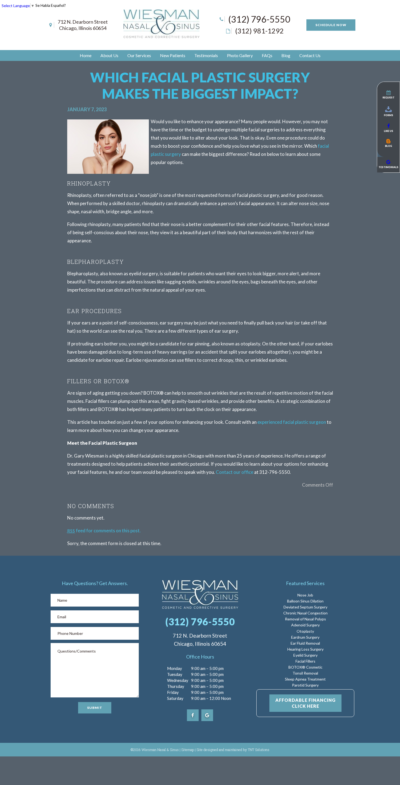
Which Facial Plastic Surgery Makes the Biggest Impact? (200, 85)
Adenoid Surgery (305, 625)
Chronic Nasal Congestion (305, 613)
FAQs (267, 55)
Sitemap (187, 749)
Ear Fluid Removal (305, 643)
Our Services (139, 55)
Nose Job (305, 595)
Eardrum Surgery (305, 637)
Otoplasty (305, 631)
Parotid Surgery (305, 685)
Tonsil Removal (305, 673)
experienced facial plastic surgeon (291, 422)
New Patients (172, 55)
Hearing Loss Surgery (305, 649)
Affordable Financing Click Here (305, 703)
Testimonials (206, 55)
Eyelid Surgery (305, 655)
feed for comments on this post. (104, 530)
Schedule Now (330, 25)
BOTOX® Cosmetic (305, 667)
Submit (94, 708)
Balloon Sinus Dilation (305, 601)
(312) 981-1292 (259, 31)
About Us (109, 55)
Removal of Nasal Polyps (305, 619)
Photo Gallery (240, 55)
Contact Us (310, 55)
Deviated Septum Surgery (305, 607)
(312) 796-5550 (259, 19)
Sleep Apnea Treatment (305, 679)
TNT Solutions (258, 749)
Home (85, 55)
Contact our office (234, 472)
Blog (285, 55)
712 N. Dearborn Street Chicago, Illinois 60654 (83, 25)
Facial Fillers (305, 661)
